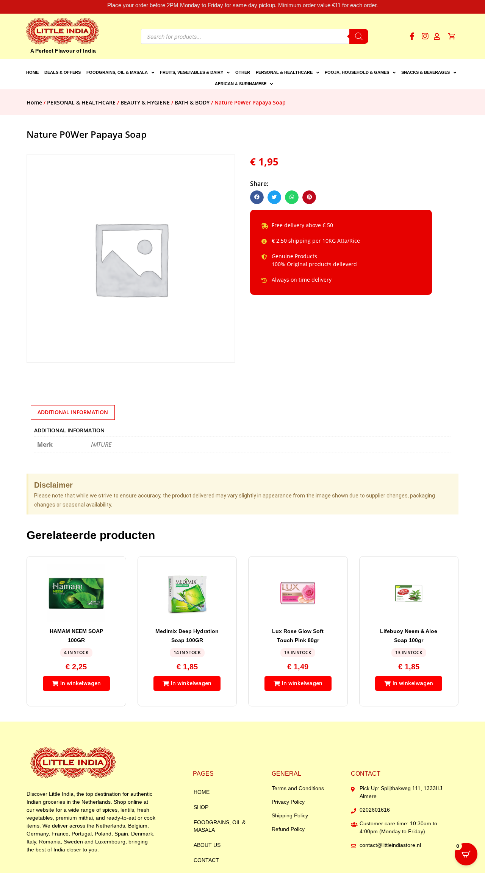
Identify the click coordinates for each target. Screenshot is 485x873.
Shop (201, 807)
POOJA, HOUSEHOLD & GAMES (357, 72)
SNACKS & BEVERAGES (425, 72)
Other (242, 72)
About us (207, 845)
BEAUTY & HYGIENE (145, 102)
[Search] (358, 36)
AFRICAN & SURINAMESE (240, 83)
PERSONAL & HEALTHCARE (284, 72)
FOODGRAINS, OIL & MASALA (117, 72)
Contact (206, 860)
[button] (257, 197)
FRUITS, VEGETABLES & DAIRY (191, 72)
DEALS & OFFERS (62, 72)
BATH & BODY (192, 102)
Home (32, 72)
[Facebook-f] (412, 36)
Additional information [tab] (73, 412)
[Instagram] (425, 36)
